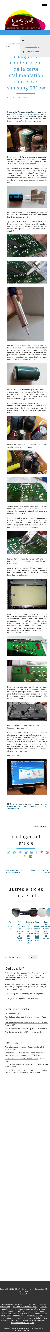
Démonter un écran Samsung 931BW (15, 871)
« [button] (15, 871)
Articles (23, 1293)
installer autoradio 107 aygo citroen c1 (16, 1313)
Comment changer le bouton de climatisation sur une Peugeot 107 (31, 932)
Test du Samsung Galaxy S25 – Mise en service (24, 1032)
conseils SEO (18, 1316)
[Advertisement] (14, 1117)
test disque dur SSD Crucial (13, 1304)
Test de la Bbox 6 (10, 925)
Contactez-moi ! (33, 998)
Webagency (27, 1330)
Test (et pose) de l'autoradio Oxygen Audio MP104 (25, 1047)
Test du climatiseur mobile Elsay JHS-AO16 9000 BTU (39, 931)
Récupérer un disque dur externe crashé (21, 1058)
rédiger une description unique (32, 1309)
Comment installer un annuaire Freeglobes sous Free (26, 1064)
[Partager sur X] (20, 852)
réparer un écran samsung (33, 1320)
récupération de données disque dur (16, 1318)
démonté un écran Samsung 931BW (23, 114)
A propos (6, 1328)
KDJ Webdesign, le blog (13, 43)
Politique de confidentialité (20, 1328)
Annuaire (18, 1330)
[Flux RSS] (25, 856)
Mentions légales (37, 1328)
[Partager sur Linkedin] (31, 852)
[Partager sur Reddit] (47, 852)
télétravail (15, 1320)
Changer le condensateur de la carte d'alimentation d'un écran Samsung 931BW (26, 72)
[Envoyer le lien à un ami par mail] (30, 856)
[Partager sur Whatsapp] (8, 852)
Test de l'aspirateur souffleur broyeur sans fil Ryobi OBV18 (21, 931)
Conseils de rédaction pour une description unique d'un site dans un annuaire (25, 1054)
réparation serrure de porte (22, 1322)
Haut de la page (32, 52)
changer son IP (39, 1311)
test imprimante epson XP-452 (25, 1306)
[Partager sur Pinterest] (41, 852)
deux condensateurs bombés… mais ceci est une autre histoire (27, 806)
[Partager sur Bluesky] (26, 852)
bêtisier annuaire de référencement (15, 1311)
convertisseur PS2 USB (35, 1316)
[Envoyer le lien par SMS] (14, 852)
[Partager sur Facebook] (37, 852)
